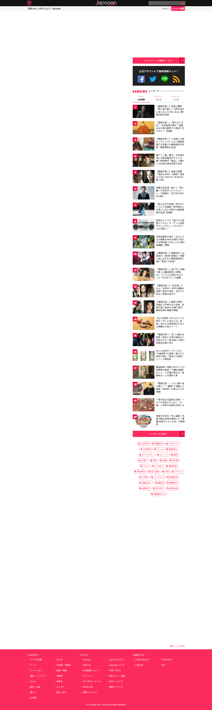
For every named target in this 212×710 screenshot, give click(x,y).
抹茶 (167, 471)
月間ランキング (90, 692)
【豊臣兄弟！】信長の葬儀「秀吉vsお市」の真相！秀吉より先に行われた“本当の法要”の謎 (170, 175)
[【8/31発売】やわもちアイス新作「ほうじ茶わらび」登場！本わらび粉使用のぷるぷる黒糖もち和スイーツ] (143, 324)
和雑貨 (59, 675)
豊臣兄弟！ (147, 482)
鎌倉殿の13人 (160, 493)
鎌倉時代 (174, 482)
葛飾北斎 (174, 488)
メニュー (29, 3)
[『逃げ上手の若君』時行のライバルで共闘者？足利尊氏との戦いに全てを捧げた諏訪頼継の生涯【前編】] (143, 210)
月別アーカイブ (116, 681)
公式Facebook (141, 79)
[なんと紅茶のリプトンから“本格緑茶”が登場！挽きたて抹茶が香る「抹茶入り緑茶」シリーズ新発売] (143, 356)
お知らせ (87, 664)
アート (33, 664)
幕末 (155, 460)
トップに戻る (178, 645)
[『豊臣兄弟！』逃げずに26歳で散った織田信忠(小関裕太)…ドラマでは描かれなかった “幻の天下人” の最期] (143, 275)
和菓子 (59, 681)
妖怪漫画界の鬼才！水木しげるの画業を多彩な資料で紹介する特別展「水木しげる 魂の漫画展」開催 (170, 240)
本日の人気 (88, 686)
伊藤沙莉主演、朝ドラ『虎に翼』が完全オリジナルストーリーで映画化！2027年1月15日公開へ (170, 192)
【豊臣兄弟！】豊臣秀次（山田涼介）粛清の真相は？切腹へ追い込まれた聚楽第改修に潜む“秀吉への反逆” (170, 257)
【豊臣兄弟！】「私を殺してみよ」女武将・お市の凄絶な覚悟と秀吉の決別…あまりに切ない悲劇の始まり (170, 289)
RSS (176, 79)
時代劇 (176, 460)
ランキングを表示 (158, 433)
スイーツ (164, 454)
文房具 (145, 477)
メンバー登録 (178, 8)
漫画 (165, 460)
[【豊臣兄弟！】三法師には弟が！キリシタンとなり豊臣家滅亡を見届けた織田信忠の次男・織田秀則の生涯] (143, 144)
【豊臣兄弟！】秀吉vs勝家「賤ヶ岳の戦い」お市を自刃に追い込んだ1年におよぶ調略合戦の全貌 (170, 110)
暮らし (33, 692)
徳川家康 (155, 471)
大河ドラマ (174, 443)
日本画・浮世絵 (63, 664)
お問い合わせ (115, 670)
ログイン (166, 8)
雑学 (176, 454)
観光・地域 (35, 686)
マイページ (88, 675)
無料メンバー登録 (117, 675)
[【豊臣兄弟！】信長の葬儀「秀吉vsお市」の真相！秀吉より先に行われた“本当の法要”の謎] (143, 177)
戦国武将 (173, 449)
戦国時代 (159, 443)
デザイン (179, 471)
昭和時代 (146, 488)
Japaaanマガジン (117, 659)
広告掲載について (91, 670)
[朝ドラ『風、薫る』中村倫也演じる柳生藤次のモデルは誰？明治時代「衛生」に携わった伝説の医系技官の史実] (143, 161)
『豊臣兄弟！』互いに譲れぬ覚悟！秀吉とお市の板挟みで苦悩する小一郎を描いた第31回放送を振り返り (170, 338)
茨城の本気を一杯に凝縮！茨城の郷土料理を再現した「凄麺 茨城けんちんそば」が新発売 (170, 420)
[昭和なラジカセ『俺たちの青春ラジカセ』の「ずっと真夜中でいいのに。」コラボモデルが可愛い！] (143, 226)
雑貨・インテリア (38, 675)
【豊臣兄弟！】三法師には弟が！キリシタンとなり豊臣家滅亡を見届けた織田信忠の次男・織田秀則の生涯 (170, 143)
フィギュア (159, 477)
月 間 (176, 98)
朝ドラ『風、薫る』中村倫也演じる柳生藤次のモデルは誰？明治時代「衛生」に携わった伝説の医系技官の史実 (170, 159)
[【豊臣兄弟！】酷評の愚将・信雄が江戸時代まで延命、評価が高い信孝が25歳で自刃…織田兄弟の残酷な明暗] (143, 307)
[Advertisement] (52, 30)
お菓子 (144, 460)
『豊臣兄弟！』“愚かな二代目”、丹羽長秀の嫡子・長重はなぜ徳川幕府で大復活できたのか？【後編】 (170, 126)
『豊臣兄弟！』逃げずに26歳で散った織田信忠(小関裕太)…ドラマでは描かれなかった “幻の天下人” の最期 (170, 273)
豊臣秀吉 (174, 477)
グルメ (33, 681)
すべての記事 (36, 659)
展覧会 (161, 482)
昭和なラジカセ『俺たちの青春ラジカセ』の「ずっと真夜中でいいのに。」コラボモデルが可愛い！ (170, 224)
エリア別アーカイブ (92, 681)
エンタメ (60, 686)
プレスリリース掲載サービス (158, 60)
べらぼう (159, 465)
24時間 (141, 98)
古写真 (33, 697)
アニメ (160, 449)
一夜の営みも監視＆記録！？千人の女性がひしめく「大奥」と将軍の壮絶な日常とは (170, 402)
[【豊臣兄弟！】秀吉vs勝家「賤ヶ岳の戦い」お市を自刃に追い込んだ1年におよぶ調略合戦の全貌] (143, 112)
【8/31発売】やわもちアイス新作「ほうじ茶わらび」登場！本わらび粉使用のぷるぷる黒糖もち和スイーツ (170, 322)
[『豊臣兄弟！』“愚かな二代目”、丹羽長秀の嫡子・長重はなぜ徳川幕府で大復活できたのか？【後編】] (143, 128)
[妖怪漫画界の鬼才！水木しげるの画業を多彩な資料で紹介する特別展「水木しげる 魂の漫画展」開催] (143, 242)
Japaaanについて (117, 664)
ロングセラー (148, 454)
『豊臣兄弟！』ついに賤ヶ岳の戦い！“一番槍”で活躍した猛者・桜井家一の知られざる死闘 (170, 387)
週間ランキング (116, 686)
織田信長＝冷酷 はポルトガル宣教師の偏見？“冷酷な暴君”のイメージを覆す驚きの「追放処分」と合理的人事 (170, 371)
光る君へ (160, 488)
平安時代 (147, 449)
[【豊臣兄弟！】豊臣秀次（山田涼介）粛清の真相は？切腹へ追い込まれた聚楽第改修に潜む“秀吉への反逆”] (143, 258)
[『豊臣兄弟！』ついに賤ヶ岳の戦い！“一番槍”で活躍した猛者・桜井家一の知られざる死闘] (143, 389)
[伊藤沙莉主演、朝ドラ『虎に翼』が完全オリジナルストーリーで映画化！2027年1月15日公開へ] (143, 193)
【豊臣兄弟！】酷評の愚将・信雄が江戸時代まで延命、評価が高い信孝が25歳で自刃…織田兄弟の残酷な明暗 (170, 306)
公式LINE (164, 79)
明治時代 (141, 471)
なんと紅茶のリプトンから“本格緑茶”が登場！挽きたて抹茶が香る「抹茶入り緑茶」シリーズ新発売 (170, 355)
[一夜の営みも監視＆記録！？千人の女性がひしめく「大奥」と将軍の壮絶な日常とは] (143, 405)
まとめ (59, 659)
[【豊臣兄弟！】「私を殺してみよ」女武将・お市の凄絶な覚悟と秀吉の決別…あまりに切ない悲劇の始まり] (143, 291)
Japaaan (106, 3)
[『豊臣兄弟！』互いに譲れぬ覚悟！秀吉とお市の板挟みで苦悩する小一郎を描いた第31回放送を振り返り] (143, 340)
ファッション (36, 670)
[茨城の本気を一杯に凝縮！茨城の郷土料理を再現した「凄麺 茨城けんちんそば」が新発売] (143, 421)
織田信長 (173, 465)
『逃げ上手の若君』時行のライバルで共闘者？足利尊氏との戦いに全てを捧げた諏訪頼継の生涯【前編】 (170, 208)
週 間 (159, 98)
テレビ (146, 465)
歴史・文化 (61, 692)
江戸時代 (145, 443)
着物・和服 (61, 670)
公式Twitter (153, 79)
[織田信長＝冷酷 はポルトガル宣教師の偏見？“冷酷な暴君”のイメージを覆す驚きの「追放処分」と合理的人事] (143, 373)
